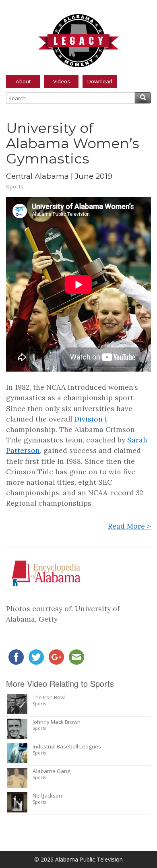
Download (99, 81)
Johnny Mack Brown (57, 721)
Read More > (129, 526)
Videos (61, 81)
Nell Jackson (47, 795)
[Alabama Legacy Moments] (78, 39)
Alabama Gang (51, 771)
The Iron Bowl (49, 697)
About (23, 81)
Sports (14, 186)
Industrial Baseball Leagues (67, 746)
